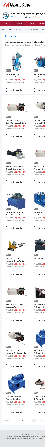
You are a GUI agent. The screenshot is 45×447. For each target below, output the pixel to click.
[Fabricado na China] (16, 4)
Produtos (18, 23)
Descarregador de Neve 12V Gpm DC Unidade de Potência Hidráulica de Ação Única (16, 122)
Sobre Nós (30, 23)
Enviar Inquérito (16, 90)
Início (6, 23)
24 (12, 421)
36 (17, 421)
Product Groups (12, 36)
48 (22, 421)
